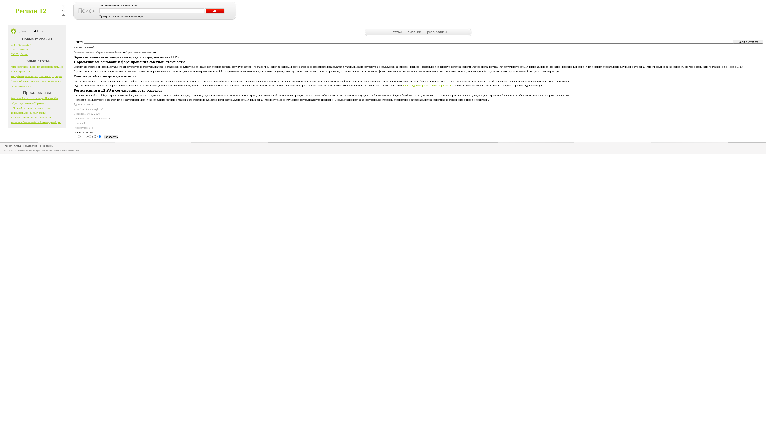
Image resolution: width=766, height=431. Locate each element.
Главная (8, 146)
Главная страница (84, 52)
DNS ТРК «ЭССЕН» (21, 44)
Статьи (397, 32)
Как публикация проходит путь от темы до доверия (36, 76)
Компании (414, 32)
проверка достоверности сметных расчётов (426, 85)
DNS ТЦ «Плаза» (19, 49)
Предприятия (30, 146)
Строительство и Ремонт (109, 52)
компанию (38, 31)
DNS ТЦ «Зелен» (19, 54)
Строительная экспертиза (139, 52)
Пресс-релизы (436, 32)
